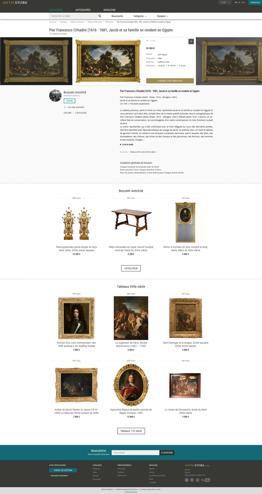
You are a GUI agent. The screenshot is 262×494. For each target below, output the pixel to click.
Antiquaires (121, 468)
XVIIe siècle (109, 22)
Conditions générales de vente (150, 489)
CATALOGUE (55, 10)
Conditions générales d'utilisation (126, 489)
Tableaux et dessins (77, 22)
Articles (151, 472)
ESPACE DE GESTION (63, 470)
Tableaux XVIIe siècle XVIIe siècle (143, 152)
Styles (95, 472)
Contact (187, 472)
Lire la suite (127, 144)
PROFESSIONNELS (124, 465)
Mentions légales (107, 489)
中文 (243, 2)
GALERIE (68, 113)
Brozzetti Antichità (75, 92)
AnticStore (52, 22)
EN (239, 2)
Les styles (152, 482)
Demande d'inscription (59, 475)
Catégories (96, 468)
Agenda (151, 468)
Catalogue (63, 22)
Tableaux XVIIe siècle (94, 22)
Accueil (187, 469)
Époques (96, 475)
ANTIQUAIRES (82, 10)
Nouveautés (117, 16)
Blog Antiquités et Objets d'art (195, 475)
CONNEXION (255, 2)
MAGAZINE (110, 10)
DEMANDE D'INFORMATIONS (170, 80)
